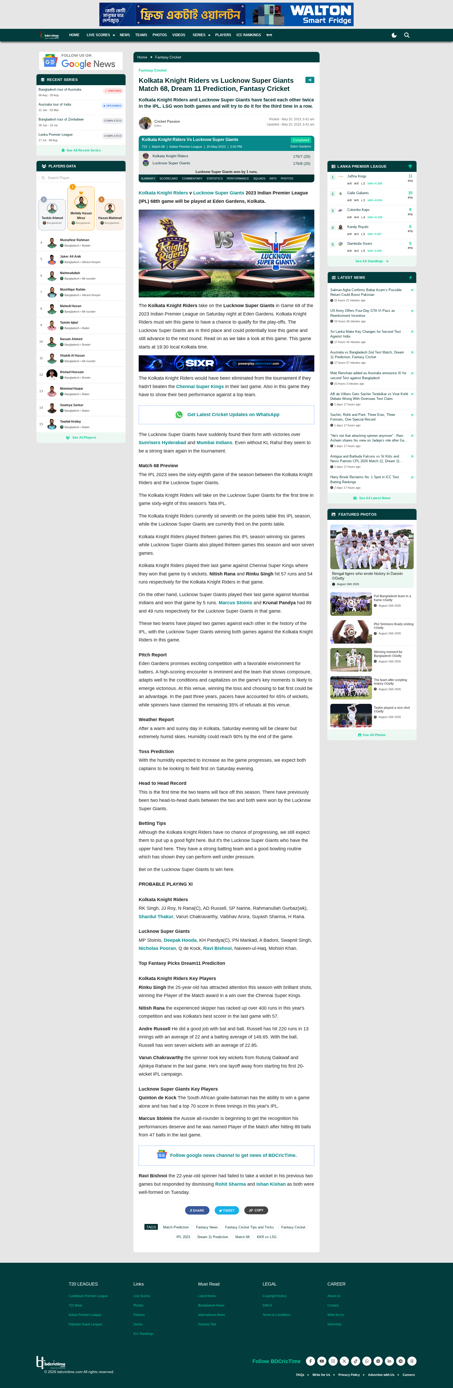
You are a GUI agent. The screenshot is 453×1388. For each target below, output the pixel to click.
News (125, 35)
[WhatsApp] (366, 1361)
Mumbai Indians (214, 442)
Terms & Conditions (276, 1315)
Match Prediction (176, 1227)
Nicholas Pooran (157, 948)
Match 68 (242, 1237)
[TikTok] (355, 1361)
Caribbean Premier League (88, 1296)
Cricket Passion (167, 121)
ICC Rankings (248, 35)
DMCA (267, 1305)
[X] (344, 1361)
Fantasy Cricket (168, 57)
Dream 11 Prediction (212, 1237)
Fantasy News (207, 1227)
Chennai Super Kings (200, 386)
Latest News (207, 1296)
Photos (160, 35)
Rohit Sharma (230, 1184)
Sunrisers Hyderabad (162, 442)
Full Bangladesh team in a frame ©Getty (392, 598)
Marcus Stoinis (235, 602)
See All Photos (374, 735)
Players (223, 35)
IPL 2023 (183, 1237)
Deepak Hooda (180, 940)
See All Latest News (375, 498)
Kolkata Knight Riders (163, 192)
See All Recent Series (84, 150)
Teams (141, 35)
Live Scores (141, 1296)
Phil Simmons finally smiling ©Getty (394, 626)
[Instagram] (333, 1361)
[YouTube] (321, 1361)
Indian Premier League (85, 1315)
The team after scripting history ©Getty (390, 681)
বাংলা (269, 35)
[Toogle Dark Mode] (394, 35)
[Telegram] (400, 1361)
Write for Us (335, 1315)
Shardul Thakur (156, 916)
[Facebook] (310, 1361)
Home (74, 35)
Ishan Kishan (271, 1184)
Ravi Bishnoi (217, 948)
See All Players (84, 437)
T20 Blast (75, 1305)
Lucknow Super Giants (218, 192)
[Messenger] (378, 1361)
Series (138, 1324)
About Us (334, 1296)
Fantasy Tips (207, 1324)
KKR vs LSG (267, 1237)
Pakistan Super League (85, 1324)
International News (211, 1315)
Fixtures (139, 1315)
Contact (332, 1305)
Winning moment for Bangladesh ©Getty (388, 653)
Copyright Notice (275, 1296)
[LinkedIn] (389, 1361)
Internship (334, 1324)
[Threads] (412, 1361)
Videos (178, 35)
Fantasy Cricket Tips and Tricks (249, 1227)
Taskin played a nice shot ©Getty (392, 709)
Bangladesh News (211, 1305)
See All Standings (369, 261)
